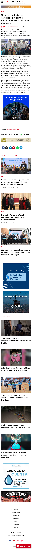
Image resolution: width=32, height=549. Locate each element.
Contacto (16, 515)
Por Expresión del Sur (11, 27)
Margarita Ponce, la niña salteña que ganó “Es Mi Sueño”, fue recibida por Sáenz (14, 217)
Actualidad (10, 129)
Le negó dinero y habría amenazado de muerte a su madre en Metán (16, 340)
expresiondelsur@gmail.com (16, 535)
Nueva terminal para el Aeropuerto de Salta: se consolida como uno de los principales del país (15, 252)
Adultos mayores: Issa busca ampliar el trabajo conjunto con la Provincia (15, 397)
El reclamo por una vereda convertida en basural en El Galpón (15, 426)
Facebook (16, 518)
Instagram (16, 524)
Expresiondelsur (16, 509)
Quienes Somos (16, 512)
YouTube (16, 521)
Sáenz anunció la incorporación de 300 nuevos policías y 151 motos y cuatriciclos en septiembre (15, 182)
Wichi (18, 129)
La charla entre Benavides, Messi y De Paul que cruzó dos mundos (15, 369)
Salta (3, 12)
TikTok (16, 527)
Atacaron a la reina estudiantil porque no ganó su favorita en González (14, 454)
